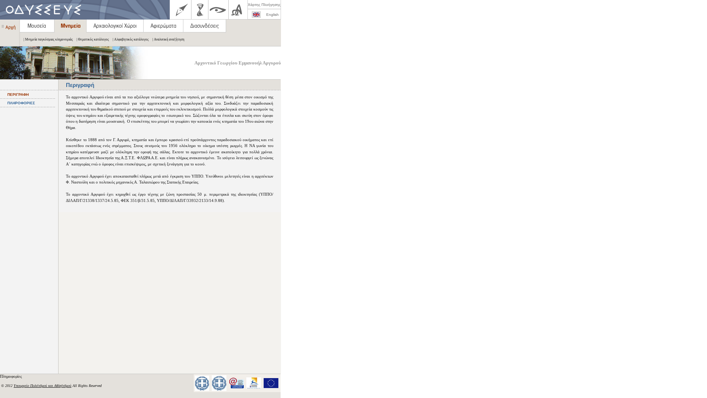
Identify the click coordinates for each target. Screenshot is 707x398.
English (272, 15)
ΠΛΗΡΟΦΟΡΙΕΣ (21, 103)
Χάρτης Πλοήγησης (264, 5)
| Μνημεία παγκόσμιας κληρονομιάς (48, 39)
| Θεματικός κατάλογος (93, 39)
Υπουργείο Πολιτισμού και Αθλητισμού (42, 386)
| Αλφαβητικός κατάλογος (131, 39)
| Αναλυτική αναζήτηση (168, 39)
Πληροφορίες (11, 376)
